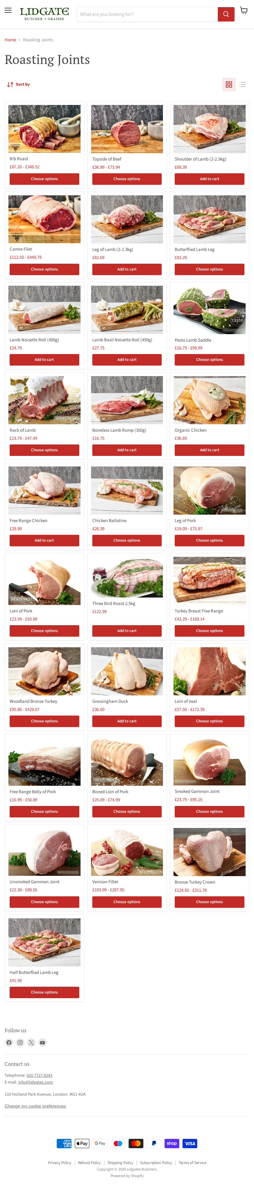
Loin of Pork (21, 611)
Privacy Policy (59, 1163)
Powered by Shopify (127, 1176)
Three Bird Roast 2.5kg (113, 603)
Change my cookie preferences (35, 1105)
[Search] (226, 14)
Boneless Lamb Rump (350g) (119, 430)
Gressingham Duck (110, 701)
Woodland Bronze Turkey (33, 701)
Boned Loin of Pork (110, 792)
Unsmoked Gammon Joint (34, 882)
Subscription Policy (156, 1163)
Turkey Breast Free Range (199, 611)
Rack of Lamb (23, 430)
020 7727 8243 (39, 1075)
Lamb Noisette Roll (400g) (34, 340)
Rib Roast (19, 159)
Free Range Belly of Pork (33, 792)
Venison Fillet (105, 882)
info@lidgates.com (35, 1082)
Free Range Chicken (28, 520)
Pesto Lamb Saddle (193, 340)
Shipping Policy (120, 1163)
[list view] (242, 84)
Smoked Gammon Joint (197, 791)
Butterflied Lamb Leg (195, 249)
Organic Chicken (191, 430)
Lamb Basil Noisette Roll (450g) (122, 340)
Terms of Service (192, 1163)
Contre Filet (21, 249)
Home (10, 40)
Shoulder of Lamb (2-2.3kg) (200, 159)
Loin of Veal (186, 701)
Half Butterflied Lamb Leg (34, 972)
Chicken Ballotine (109, 520)
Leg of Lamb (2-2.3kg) (113, 249)
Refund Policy (89, 1163)
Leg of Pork (185, 520)
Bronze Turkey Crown (195, 882)
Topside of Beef (106, 159)
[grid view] (229, 84)
